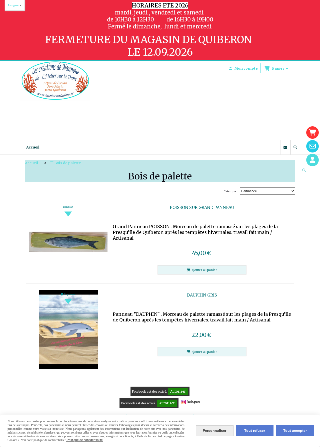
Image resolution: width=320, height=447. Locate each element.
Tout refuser (254, 431)
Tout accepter (295, 431)
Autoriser (178, 391)
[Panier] (312, 132)
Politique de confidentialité (84, 440)
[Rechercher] (295, 147)
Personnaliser (214, 431)
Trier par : (231, 191)
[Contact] (312, 146)
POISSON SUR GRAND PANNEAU (202, 207)
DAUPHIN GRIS (202, 295)
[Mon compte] (312, 160)
